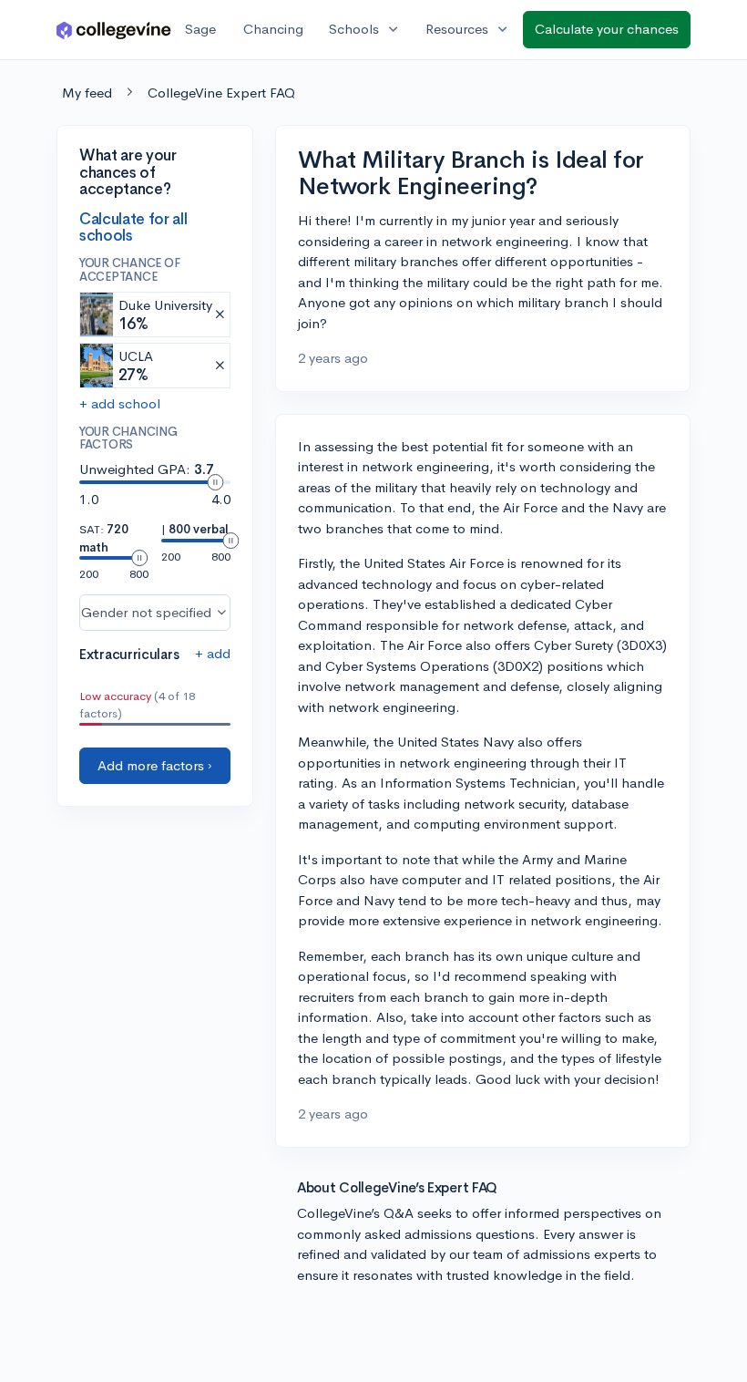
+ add (212, 653)
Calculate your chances (607, 28)
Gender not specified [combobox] (146, 612)
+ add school (119, 403)
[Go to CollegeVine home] (113, 29)
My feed (87, 92)
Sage (200, 28)
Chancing (273, 28)
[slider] (215, 482)
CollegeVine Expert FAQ (221, 92)
